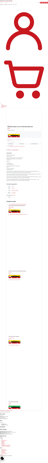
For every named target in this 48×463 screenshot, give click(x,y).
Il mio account (3, 452)
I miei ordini (3, 451)
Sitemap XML (2, 454)
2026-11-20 (3, 444)
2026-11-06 (3, 443)
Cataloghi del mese (4, 105)
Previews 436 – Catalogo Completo (13, 146)
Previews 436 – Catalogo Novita (21, 146)
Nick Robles (16, 190)
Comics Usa (13, 195)
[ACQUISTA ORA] (18, 135)
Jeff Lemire (13, 190)
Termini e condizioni (4, 453)
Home (2, 104)
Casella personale (4, 450)
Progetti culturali (4, 106)
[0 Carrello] (24, 102)
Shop (2, 107)
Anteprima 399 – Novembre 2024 (6, 445)
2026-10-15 (3, 441)
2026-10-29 (3, 442)
